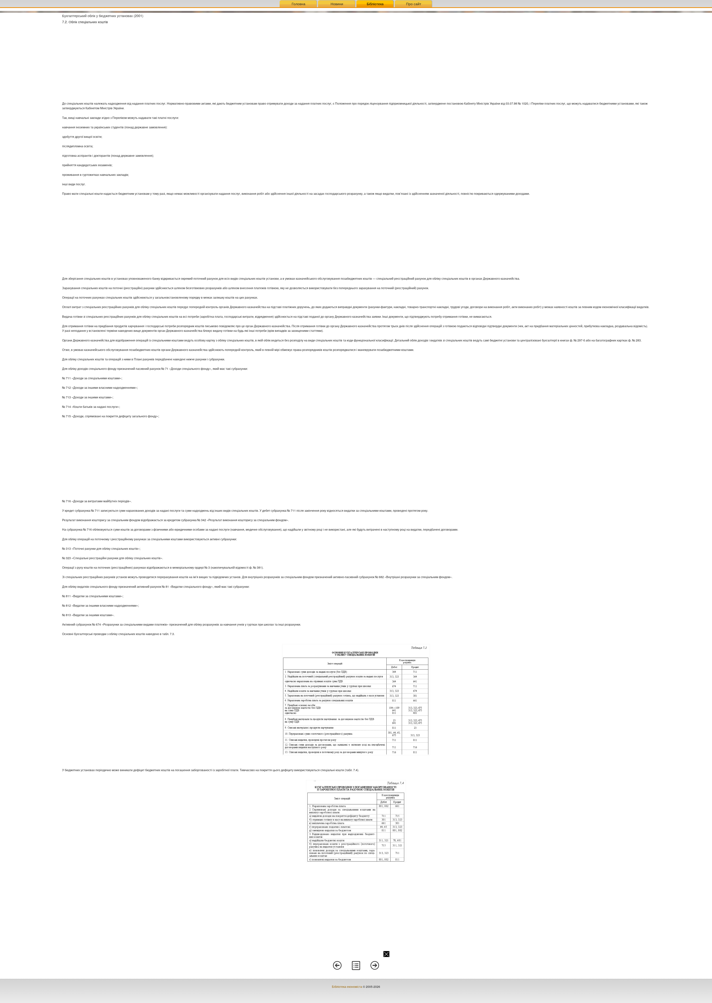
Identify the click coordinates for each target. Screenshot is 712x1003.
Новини (337, 3)
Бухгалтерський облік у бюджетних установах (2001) (102, 15)
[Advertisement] (29, 68)
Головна (298, 3)
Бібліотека (375, 3)
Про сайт (413, 3)
